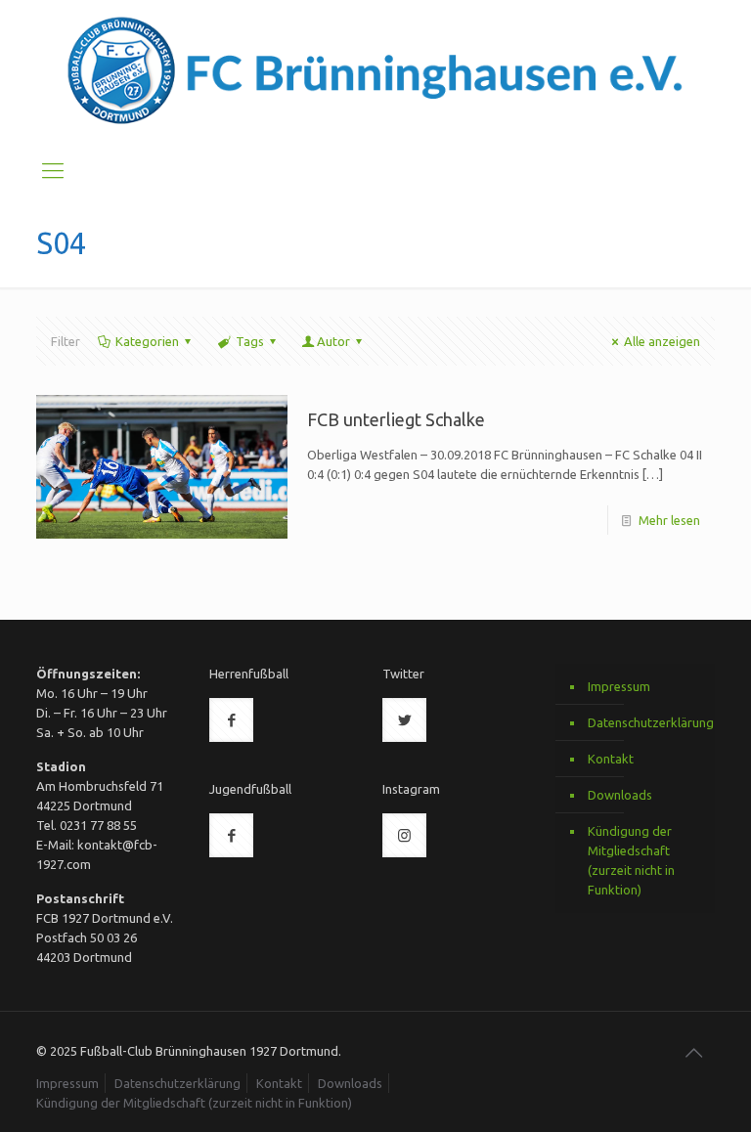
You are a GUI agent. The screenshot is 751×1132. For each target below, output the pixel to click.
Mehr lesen (669, 520)
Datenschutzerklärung (646, 722)
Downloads (620, 795)
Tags (250, 341)
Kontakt (611, 758)
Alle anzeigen (662, 341)
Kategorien (147, 341)
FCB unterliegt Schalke (396, 419)
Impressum (619, 686)
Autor (333, 341)
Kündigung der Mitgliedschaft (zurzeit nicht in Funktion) (631, 860)
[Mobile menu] (52, 170)
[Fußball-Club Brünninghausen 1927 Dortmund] (375, 71)
